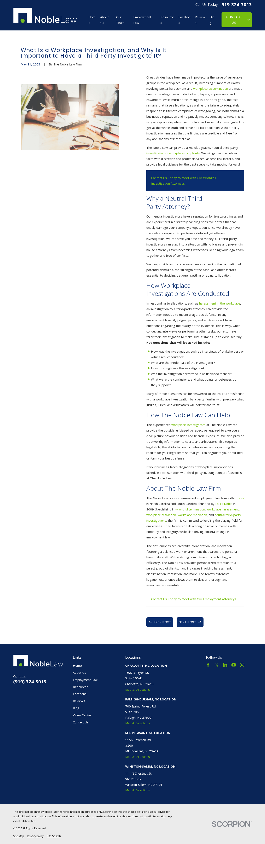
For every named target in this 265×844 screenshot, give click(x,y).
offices (239, 498)
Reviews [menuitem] (200, 20)
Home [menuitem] (91, 20)
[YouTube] (233, 665)
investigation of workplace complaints (173, 153)
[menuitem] (18, 836)
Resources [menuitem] (167, 20)
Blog (76, 708)
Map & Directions (137, 689)
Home (77, 665)
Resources (80, 687)
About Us (79, 672)
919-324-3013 (237, 4)
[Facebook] (208, 665)
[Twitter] (216, 665)
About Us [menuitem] (104, 20)
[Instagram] (242, 665)
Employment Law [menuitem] (142, 20)
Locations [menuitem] (184, 20)
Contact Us (81, 722)
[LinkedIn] (225, 665)
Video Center (82, 715)
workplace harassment (223, 509)
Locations (80, 694)
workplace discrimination (210, 88)
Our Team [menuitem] (120, 20)
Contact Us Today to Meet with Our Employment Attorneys (193, 599)
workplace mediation (192, 515)
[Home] (45, 15)
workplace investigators (188, 425)
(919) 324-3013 (29, 681)
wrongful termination (190, 509)
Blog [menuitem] (212, 20)
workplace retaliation (161, 515)
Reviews (79, 701)
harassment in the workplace (219, 303)
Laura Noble (223, 504)
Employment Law (85, 680)
